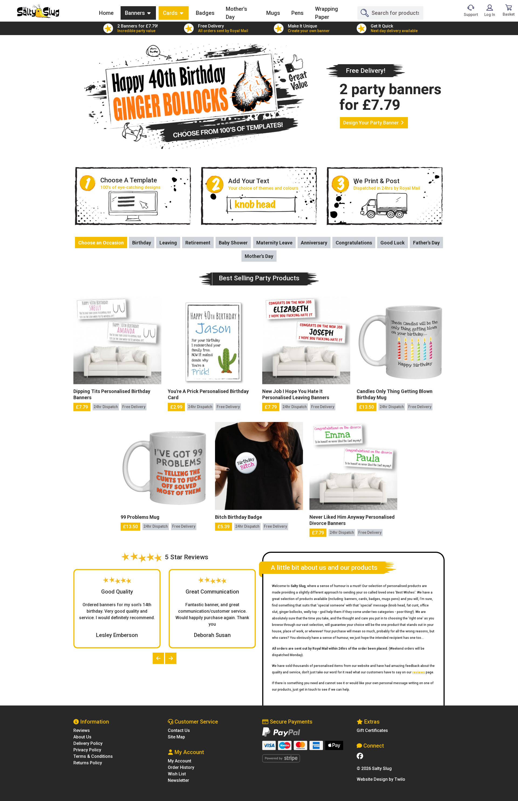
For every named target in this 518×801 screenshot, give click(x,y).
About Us (82, 736)
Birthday (141, 243)
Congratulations (354, 243)
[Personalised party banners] (38, 11)
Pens (297, 13)
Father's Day (426, 243)
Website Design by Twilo (381, 779)
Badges (205, 13)
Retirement (197, 243)
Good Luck (392, 243)
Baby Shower (233, 243)
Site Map (176, 736)
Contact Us (179, 730)
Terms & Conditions (93, 756)
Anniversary (314, 243)
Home (108, 12)
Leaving (168, 243)
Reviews (81, 730)
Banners (135, 13)
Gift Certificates (372, 730)
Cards (171, 13)
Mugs (273, 13)
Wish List (177, 773)
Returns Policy (87, 762)
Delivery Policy (88, 743)
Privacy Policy (87, 749)
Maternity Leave (274, 243)
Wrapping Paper (326, 13)
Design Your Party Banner (371, 122)
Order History (181, 767)
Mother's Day (236, 13)
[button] (158, 658)
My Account (179, 760)
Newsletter (178, 780)
